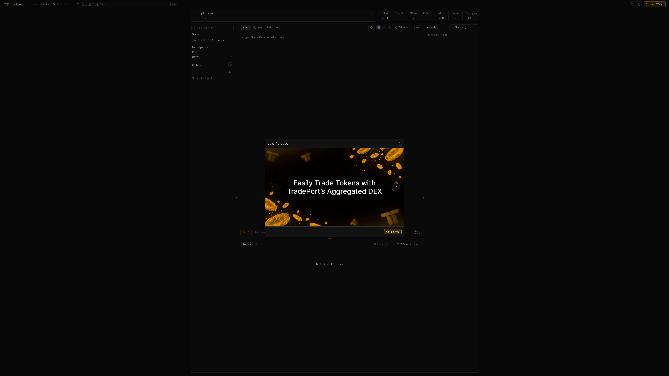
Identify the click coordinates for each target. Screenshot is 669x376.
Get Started (392, 231)
